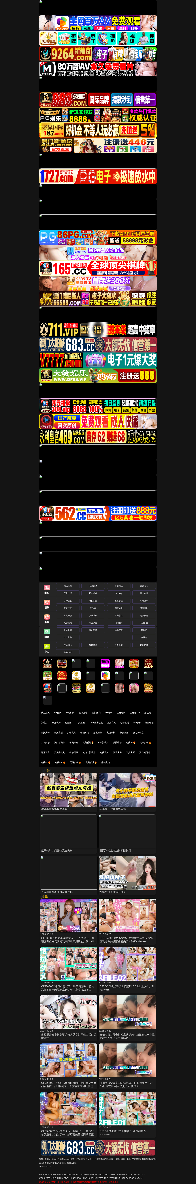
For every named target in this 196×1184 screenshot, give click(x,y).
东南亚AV (144, 600)
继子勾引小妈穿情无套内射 (57, 850)
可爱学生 (119, 615)
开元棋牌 (70, 712)
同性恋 (144, 637)
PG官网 (57, 712)
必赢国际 (69, 722)
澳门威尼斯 (144, 752)
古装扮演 (68, 615)
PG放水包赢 (97, 722)
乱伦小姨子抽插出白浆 (113, 892)
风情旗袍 (68, 622)
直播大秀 (130, 752)
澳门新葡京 (138, 732)
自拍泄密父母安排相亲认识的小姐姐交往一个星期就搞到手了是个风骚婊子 (127, 1036)
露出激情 (93, 630)
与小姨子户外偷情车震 (113, 809)
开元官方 (45, 752)
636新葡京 (103, 742)
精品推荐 (68, 586)
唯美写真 (119, 630)
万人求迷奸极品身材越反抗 (57, 892)
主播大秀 (45, 732)
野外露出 (144, 608)
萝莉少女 (144, 586)
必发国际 (124, 732)
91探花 (93, 608)
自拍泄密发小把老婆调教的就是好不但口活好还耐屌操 (68, 1036)
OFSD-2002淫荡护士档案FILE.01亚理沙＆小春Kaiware (127, 987)
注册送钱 (121, 712)
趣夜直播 (97, 732)
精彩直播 (124, 722)
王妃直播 (58, 732)
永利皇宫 (73, 742)
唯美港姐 (119, 600)
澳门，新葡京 (89, 752)
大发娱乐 (45, 742)
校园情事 (93, 644)
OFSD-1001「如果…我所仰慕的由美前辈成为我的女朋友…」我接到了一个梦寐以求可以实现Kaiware (68, 1086)
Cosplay (118, 593)
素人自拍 (144, 593)
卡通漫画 (68, 630)
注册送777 (135, 712)
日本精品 (93, 593)
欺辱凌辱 (68, 608)
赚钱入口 (105, 762)
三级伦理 (68, 593)
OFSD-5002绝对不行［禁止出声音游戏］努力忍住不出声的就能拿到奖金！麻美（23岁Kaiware (67, 989)
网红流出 (119, 608)
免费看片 (104, 752)
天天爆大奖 (59, 752)
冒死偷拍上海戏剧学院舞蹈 (115, 850)
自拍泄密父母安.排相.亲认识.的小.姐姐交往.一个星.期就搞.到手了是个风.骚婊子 (126, 1084)
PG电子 (108, 712)
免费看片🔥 (88, 742)
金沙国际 (73, 752)
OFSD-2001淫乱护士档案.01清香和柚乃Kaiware (123, 1132)
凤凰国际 (82, 722)
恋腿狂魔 (144, 615)
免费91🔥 (46, 762)
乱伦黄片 (71, 732)
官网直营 (83, 712)
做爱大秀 (117, 752)
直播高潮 (111, 722)
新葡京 (44, 722)
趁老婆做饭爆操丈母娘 (54, 809)
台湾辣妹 (68, 600)
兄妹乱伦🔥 (75, 762)
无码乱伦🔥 (145, 742)
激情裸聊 (117, 742)
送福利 (147, 712)
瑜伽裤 (119, 622)
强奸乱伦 (93, 586)
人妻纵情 (119, 644)
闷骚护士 (144, 622)
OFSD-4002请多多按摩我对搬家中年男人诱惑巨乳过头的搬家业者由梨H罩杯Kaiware (126, 939)
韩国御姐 (93, 600)
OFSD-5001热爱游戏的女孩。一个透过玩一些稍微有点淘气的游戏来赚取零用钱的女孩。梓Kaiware (67, 941)
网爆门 (144, 630)
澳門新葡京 (59, 742)
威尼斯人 (45, 712)
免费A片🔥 (60, 762)
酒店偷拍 (149, 722)
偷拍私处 (84, 732)
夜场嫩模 (111, 732)
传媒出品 (68, 637)
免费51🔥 (131, 742)
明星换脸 (93, 622)
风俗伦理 (144, 644)
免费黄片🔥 (91, 762)
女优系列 (93, 615)
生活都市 (68, 644)
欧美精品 (119, 586)
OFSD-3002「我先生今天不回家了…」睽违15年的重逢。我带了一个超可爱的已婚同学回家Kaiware (67, 1134)
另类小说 (68, 652)
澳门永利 (96, 712)
